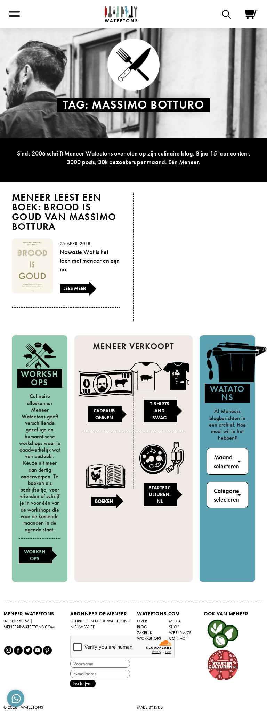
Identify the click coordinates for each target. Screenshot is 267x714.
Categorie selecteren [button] (226, 495)
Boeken (104, 501)
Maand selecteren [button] (226, 461)
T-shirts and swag (159, 410)
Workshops (34, 555)
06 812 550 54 (16, 621)
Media (175, 621)
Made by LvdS (150, 707)
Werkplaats (180, 633)
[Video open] (228, 14)
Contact (178, 638)
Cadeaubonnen (104, 414)
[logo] (121, 14)
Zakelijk (144, 633)
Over (142, 621)
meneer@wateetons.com (29, 627)
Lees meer (74, 288)
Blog (142, 627)
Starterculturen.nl (160, 494)
